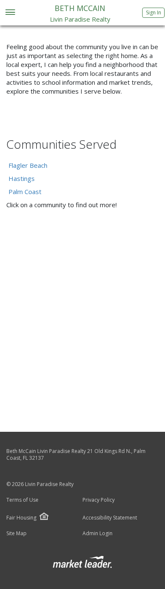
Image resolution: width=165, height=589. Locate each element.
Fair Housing (21, 517)
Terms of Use (22, 500)
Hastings (21, 178)
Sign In (153, 12)
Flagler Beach (27, 165)
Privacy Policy (98, 500)
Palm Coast (24, 191)
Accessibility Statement (109, 517)
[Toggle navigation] (10, 13)
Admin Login (97, 533)
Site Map (16, 533)
